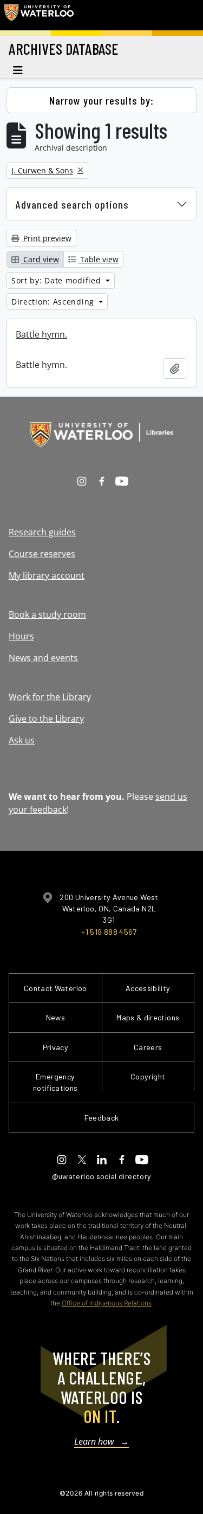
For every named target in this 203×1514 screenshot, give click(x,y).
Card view (40, 259)
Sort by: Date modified (57, 280)
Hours (21, 636)
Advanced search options (72, 204)
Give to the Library (46, 718)
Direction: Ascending (54, 301)
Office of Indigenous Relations (107, 1303)
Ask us (22, 740)
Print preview (46, 238)
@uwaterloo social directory (102, 1176)
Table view (98, 259)
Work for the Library (50, 697)
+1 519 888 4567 (108, 931)
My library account (46, 575)
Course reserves (42, 554)
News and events (43, 658)
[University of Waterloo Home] (39, 15)
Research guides (42, 532)
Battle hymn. (41, 334)
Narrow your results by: (101, 100)
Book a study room (47, 614)
